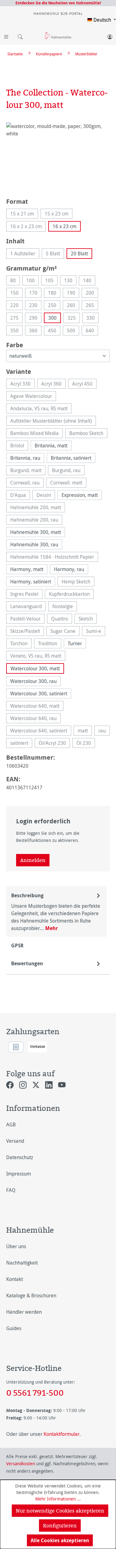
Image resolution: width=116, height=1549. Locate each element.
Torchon (21, 644)
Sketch (88, 619)
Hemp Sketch (78, 582)
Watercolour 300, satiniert (38, 693)
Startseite (15, 53)
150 (16, 293)
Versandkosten (20, 1463)
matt (85, 731)
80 (15, 281)
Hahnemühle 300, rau (34, 544)
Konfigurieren (60, 1525)
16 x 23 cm (64, 226)
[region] (58, 157)
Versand (15, 1140)
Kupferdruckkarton (71, 595)
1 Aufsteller (24, 254)
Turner (75, 643)
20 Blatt (79, 253)
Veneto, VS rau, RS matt (37, 656)
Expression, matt (80, 495)
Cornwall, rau (27, 483)
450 (54, 331)
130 (70, 281)
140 (89, 281)
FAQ (10, 1190)
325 (73, 318)
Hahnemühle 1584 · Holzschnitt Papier (54, 557)
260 (73, 306)
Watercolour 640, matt (36, 706)
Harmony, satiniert (30, 581)
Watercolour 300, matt (35, 668)
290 (35, 318)
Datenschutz (19, 1157)
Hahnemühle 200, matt (37, 508)
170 (35, 293)
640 (92, 331)
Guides (13, 1328)
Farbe (14, 344)
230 (35, 306)
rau (104, 731)
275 (16, 318)
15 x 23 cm (58, 214)
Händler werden (24, 1311)
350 (16, 331)
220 (16, 306)
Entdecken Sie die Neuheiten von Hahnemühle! (58, 3)
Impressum (18, 1173)
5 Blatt (55, 254)
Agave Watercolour (33, 397)
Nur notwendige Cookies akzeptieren (60, 1510)
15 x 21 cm (24, 214)
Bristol (19, 446)
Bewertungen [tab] (27, 963)
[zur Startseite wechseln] (58, 35)
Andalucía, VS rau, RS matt (40, 409)
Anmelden (32, 860)
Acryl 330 (22, 384)
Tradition (49, 644)
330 (92, 318)
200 (92, 293)
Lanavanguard (28, 607)
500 (73, 331)
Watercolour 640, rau (35, 719)
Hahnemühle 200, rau (36, 520)
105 (51, 281)
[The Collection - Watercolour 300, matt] (58, 157)
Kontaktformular (61, 1434)
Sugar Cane (64, 632)
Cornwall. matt (68, 483)
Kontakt (14, 1279)
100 (32, 281)
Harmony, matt (26, 569)
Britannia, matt (51, 445)
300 (52, 317)
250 (54, 306)
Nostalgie (64, 607)
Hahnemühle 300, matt (35, 532)
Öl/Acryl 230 (54, 744)
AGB (11, 1124)
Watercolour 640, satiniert (40, 731)
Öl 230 (85, 744)
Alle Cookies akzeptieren (60, 1540)
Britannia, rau (25, 457)
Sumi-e (95, 632)
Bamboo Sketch (88, 434)
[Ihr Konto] (110, 35)
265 (92, 306)
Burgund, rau (68, 471)
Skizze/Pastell (27, 632)
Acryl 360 (53, 384)
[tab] (56, 911)
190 (73, 293)
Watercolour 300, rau (33, 681)
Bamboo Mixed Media (36, 434)
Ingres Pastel (26, 595)
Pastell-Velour (27, 619)
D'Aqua (20, 496)
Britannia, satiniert (71, 457)
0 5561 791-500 (35, 1392)
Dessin (46, 496)
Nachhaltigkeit (22, 1262)
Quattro (61, 619)
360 (35, 331)
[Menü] (6, 35)
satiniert (21, 744)
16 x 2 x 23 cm (28, 227)
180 (54, 293)
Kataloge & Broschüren (31, 1295)
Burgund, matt (27, 471)
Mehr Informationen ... (58, 1499)
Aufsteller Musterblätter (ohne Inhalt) (53, 421)
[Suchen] (18, 35)
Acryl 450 (84, 384)
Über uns (16, 1246)
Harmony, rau (69, 569)
